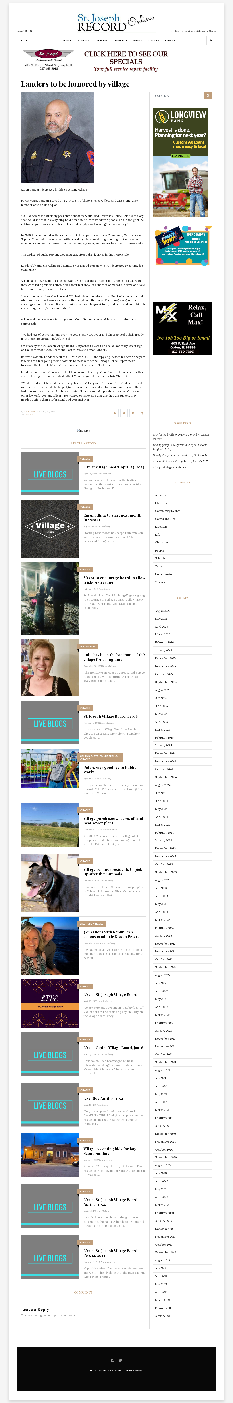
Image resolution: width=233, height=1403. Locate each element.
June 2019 (161, 1276)
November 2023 (165, 856)
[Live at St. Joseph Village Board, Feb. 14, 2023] (50, 1257)
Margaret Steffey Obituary (169, 467)
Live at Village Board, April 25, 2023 (114, 466)
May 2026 (161, 618)
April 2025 (161, 721)
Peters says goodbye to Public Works (110, 769)
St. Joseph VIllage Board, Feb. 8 (111, 716)
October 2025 (164, 674)
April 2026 (161, 626)
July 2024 (161, 793)
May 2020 (161, 1189)
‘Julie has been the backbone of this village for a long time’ (115, 657)
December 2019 (165, 1229)
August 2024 (163, 785)
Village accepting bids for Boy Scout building (110, 1151)
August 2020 (163, 1165)
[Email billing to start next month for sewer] (50, 528)
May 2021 (161, 1094)
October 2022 (164, 959)
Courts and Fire (165, 519)
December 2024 (165, 753)
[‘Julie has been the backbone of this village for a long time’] (50, 667)
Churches (101, 40)
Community (120, 40)
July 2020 (161, 1173)
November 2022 (165, 951)
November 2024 (165, 761)
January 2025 (163, 745)
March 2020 (162, 1205)
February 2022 (164, 1023)
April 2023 (161, 912)
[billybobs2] (182, 335)
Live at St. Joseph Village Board (110, 994)
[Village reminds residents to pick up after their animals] (50, 882)
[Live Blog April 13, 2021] (50, 1104)
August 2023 (163, 880)
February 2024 (164, 832)
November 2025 (165, 666)
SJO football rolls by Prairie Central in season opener (181, 437)
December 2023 (165, 848)
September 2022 (166, 967)
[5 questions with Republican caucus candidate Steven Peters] (50, 945)
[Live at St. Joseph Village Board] (50, 1003)
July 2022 (161, 983)
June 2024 (161, 801)
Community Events (91, 756)
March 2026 (162, 634)
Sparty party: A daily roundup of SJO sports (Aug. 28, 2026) (180, 447)
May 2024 (161, 809)
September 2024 (166, 777)
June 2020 (161, 1181)
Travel (159, 566)
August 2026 (163, 611)
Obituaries (162, 542)
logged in (44, 1315)
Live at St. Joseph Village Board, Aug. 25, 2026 (181, 461)
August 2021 (162, 1070)
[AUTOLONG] (100, 61)
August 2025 (162, 690)
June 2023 (161, 896)
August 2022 (162, 975)
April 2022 (161, 1007)
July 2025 (161, 698)
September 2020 (166, 1157)
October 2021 (163, 1054)
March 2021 (162, 1110)
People (137, 40)
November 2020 (165, 1141)
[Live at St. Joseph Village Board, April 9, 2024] (50, 1206)
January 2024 (163, 840)
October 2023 (164, 864)
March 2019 (162, 1300)
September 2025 (166, 682)
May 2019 (161, 1284)
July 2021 (160, 1078)
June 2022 (161, 991)
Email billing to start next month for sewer (112, 517)
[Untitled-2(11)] (182, 137)
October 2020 (164, 1149)
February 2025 (164, 737)
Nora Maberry (31, 411)
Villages (170, 40)
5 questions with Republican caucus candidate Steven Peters (111, 934)
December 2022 (165, 943)
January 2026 (163, 650)
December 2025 (165, 658)
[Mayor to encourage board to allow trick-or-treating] (50, 598)
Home (66, 40)
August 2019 (162, 1260)
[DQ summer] (182, 246)
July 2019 (160, 1268)
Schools (153, 40)
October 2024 (164, 769)
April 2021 (161, 1102)
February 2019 (164, 1308)
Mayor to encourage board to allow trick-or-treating (114, 580)
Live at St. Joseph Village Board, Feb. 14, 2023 (111, 1253)
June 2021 (161, 1086)
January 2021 (163, 1125)
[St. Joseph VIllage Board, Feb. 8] (50, 722)
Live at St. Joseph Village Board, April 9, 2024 (111, 1202)
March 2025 (162, 729)
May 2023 (161, 904)
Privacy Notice (134, 1370)
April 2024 (161, 817)
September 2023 (166, 872)
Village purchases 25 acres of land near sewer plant (113, 820)
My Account (115, 1370)
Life (82, 646)
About (102, 1370)
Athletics (84, 40)
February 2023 (164, 927)
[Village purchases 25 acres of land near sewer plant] (50, 824)
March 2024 (162, 824)
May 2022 (161, 999)
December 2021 (165, 1038)
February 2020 (164, 1213)
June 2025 (161, 706)
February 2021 (164, 1118)
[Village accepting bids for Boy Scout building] (50, 1155)
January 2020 (163, 1221)
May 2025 (161, 713)
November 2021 (165, 1046)
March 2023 (162, 919)
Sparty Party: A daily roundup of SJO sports (180, 455)
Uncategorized (165, 574)
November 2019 (165, 1236)
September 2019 (165, 1252)
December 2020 (165, 1133)
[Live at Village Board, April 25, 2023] (50, 473)
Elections (86, 924)
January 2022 (163, 1030)
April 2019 (161, 1292)
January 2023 (163, 935)
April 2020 (161, 1197)
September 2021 (165, 1062)
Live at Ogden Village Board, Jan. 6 (113, 1047)
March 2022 (162, 1015)
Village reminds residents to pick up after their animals (113, 871)
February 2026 (164, 642)
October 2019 (163, 1244)
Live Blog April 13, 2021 (103, 1098)
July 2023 (161, 888)
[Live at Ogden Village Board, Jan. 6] (50, 1053)
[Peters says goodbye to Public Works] (50, 768)
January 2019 (163, 1316)
